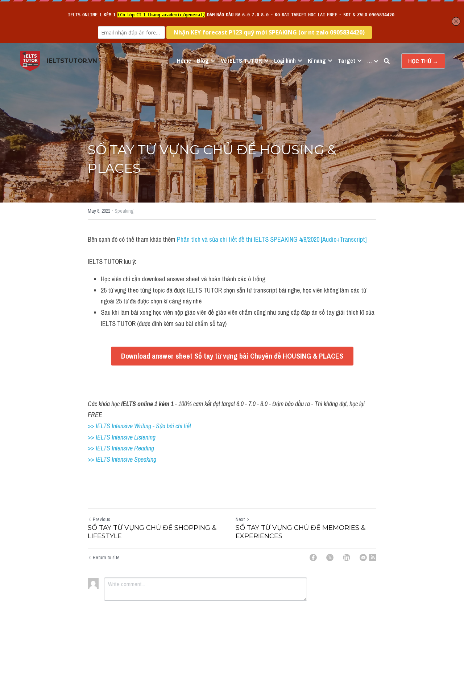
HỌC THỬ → (423, 61)
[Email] (363, 557)
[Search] (387, 61)
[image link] (30, 60)
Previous (101, 519)
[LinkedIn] (346, 557)
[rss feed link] (372, 557)
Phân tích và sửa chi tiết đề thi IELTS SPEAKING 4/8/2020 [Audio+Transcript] (271, 239)
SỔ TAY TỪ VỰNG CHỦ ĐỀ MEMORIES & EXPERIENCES (301, 532)
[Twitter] (330, 557)
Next (240, 519)
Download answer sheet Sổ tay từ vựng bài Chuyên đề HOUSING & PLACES (232, 356)
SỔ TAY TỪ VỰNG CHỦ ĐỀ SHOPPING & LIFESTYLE (152, 532)
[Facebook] (313, 557)
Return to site (106, 557)
